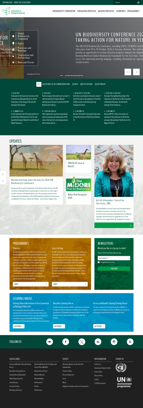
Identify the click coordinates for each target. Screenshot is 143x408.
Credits (96, 379)
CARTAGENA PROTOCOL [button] (86, 11)
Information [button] (7, 2)
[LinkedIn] (95, 341)
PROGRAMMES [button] (133, 11)
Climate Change (67, 371)
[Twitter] (79, 341)
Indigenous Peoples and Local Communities (75, 386)
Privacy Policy (98, 375)
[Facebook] (63, 341)
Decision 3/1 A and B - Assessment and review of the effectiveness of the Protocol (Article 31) (86, 117)
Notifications (38, 382)
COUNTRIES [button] (121, 11)
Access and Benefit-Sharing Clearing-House (20, 366)
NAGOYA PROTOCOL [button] (106, 11)
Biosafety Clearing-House (17, 371)
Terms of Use (98, 371)
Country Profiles (14, 386)
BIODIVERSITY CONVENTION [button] (64, 11)
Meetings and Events (15, 390)
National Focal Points (40, 371)
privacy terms (111, 262)
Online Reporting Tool (16, 378)
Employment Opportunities (102, 368)
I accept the (107, 262)
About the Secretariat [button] (22, 2)
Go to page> (18, 326)
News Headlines (39, 378)
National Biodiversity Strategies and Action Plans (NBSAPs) (45, 366)
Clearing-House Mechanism (17, 374)
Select (16, 284)
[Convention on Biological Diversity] (14, 11)
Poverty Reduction (68, 374)
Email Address (103, 258)
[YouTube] (47, 341)
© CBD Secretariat (100, 383)
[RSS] (128, 341)
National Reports (39, 374)
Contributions (13, 382)
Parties (36, 386)
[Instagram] (111, 341)
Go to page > (59, 326)
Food (64, 378)
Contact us (97, 364)
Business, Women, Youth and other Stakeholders (73, 366)
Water (64, 382)
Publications (38, 390)
